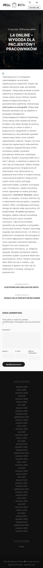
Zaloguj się (34, 8)
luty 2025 (21, 441)
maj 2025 (21, 432)
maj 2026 (21, 396)
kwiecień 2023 (21, 507)
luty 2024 (22, 477)
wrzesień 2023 (21, 492)
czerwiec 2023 (21, 501)
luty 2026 (21, 405)
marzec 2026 (21, 402)
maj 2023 (21, 504)
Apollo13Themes (15, 565)
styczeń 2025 (21, 444)
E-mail (18, 351)
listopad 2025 (21, 414)
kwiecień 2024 (21, 471)
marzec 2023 (21, 510)
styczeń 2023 (21, 516)
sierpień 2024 (21, 459)
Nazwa (5, 351)
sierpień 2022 (21, 531)
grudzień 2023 (21, 483)
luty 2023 (22, 513)
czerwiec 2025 (21, 429)
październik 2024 (21, 453)
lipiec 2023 (21, 498)
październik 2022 (21, 525)
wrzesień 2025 (21, 420)
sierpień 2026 (21, 387)
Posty (21, 546)
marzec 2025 (21, 438)
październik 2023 (21, 489)
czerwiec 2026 (21, 393)
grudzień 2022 (21, 519)
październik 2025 (21, 417)
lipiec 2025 (21, 426)
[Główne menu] (37, 2)
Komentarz (6, 330)
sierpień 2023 (21, 495)
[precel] (14, 5)
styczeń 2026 (21, 408)
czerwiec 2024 (21, 465)
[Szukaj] (30, 2)
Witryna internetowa (32, 352)
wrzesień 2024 (21, 456)
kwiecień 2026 (21, 399)
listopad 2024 (21, 450)
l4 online (20, 211)
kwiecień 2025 (21, 435)
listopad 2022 (21, 522)
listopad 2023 (21, 486)
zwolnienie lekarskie (22, 195)
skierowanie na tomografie (14, 107)
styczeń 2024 (21, 480)
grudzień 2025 (21, 411)
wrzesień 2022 (21, 528)
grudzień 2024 (21, 447)
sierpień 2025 (21, 423)
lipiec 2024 (21, 462)
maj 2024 (21, 468)
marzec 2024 (21, 474)
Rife (5, 561)
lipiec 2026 (21, 390)
